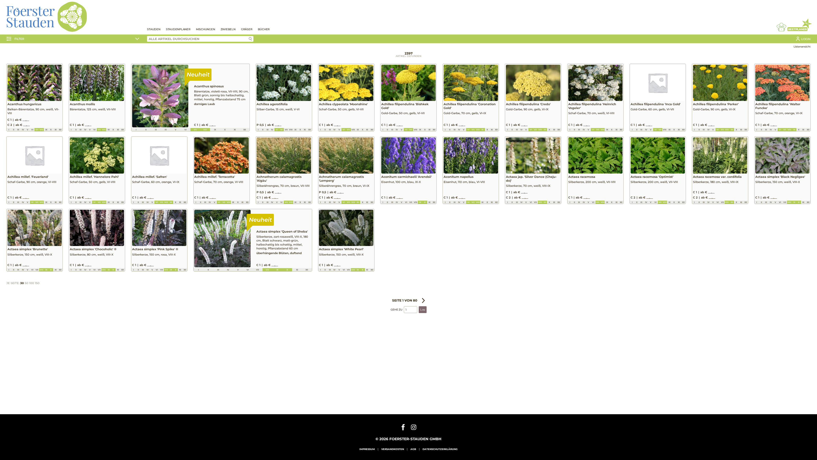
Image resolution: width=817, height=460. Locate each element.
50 (26, 283)
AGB (413, 449)
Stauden (153, 29)
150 (37, 283)
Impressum (367, 449)
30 (22, 283)
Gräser (246, 29)
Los (422, 309)
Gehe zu (396, 309)
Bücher (264, 29)
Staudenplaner (178, 29)
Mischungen (205, 29)
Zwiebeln (228, 29)
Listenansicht (802, 46)
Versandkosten (392, 449)
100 (31, 283)
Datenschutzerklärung (440, 449)
